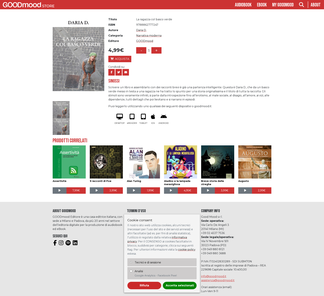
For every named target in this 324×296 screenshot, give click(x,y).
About (316, 5)
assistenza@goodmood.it (218, 280)
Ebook (262, 5)
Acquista (122, 59)
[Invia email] (126, 72)
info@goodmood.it (213, 276)
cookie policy (186, 249)
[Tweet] (118, 72)
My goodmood (283, 5)
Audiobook (243, 5)
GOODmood (144, 41)
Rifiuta (144, 285)
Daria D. (141, 30)
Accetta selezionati (180, 285)
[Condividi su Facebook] (111, 72)
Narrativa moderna (148, 35)
